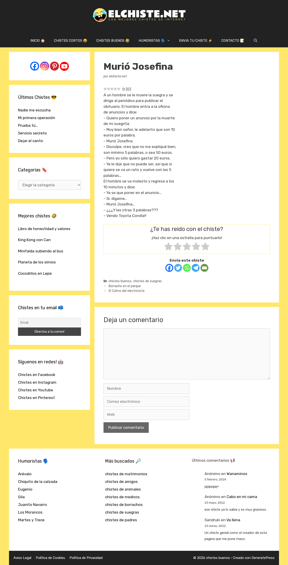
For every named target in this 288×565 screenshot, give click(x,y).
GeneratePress (263, 558)
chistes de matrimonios (126, 474)
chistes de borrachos (124, 504)
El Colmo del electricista (126, 291)
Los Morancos (30, 512)
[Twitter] (178, 268)
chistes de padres (121, 520)
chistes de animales (123, 489)
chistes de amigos (121, 481)
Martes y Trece (31, 520)
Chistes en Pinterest (36, 397)
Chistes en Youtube (35, 390)
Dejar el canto (30, 140)
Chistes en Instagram (37, 382)
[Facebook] (169, 268)
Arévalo (25, 474)
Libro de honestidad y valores (44, 228)
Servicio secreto (32, 133)
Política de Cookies (50, 558)
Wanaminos (237, 473)
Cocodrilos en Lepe (35, 273)
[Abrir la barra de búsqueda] (255, 40)
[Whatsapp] (187, 268)
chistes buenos (119, 281)
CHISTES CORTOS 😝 (70, 41)
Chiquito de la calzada (37, 481)
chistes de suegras (147, 281)
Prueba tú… (28, 125)
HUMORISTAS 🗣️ (152, 41)
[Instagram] (44, 66)
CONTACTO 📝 (232, 41)
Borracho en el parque (124, 286)
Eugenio (25, 489)
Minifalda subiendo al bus (40, 251)
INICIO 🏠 (37, 41)
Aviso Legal (22, 558)
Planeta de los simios (37, 262)
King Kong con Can (34, 240)
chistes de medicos (122, 497)
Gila (21, 497)
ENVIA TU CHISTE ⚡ (195, 41)
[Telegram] (196, 268)
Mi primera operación (36, 117)
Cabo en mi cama (242, 496)
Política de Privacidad (86, 558)
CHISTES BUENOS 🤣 (113, 41)
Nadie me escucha (34, 110)
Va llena (233, 520)
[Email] (204, 268)
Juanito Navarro (32, 504)
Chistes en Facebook (36, 374)
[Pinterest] (54, 66)
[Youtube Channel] (64, 66)
